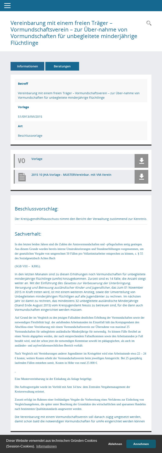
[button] (141, 161)
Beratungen (62, 66)
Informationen (27, 66)
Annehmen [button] (141, 444)
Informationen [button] (46, 446)
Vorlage (36, 159)
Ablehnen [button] (115, 444)
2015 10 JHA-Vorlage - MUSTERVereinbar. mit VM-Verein (71, 175)
